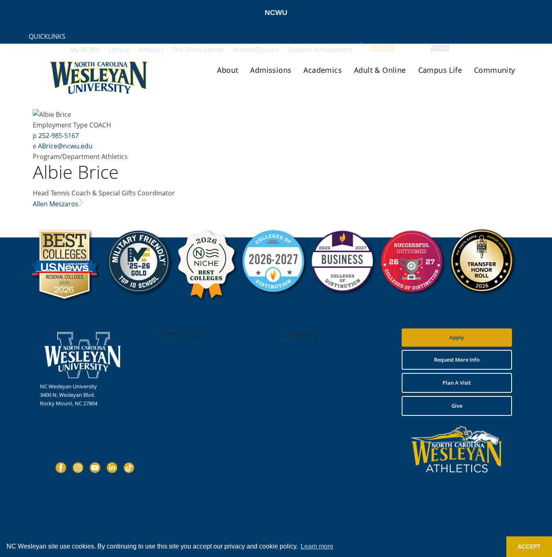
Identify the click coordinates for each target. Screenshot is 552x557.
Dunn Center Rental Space (318, 451)
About (227, 70)
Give (456, 405)
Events (174, 374)
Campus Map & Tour (311, 348)
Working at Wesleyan (191, 494)
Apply (456, 337)
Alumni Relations (186, 443)
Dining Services (305, 425)
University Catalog (188, 357)
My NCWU (178, 348)
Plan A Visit (456, 382)
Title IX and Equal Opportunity (202, 408)
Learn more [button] (317, 546)
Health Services (305, 400)
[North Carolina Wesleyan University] (99, 82)
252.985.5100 (55, 411)
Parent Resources (308, 374)
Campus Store (304, 357)
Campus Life (440, 70)
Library (295, 408)
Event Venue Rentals (311, 443)
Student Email (183, 391)
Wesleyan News (305, 417)
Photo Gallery (303, 460)
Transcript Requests (190, 485)
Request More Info (188, 365)
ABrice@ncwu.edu (65, 146)
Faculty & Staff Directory (316, 391)
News (173, 383)
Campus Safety (305, 365)
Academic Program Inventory (201, 468)
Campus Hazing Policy (192, 417)
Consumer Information (194, 477)
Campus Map (56, 447)
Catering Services (307, 434)
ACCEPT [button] (529, 546)
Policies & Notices (187, 400)
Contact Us (53, 438)
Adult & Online (380, 70)
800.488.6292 (55, 420)
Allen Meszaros (55, 203)
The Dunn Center (307, 383)
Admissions (270, 70)
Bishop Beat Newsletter (194, 451)
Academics (322, 70)
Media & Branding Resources (200, 434)
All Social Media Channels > (95, 494)
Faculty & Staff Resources (196, 425)
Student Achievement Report (201, 460)
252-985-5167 (58, 135)
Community (494, 70)
